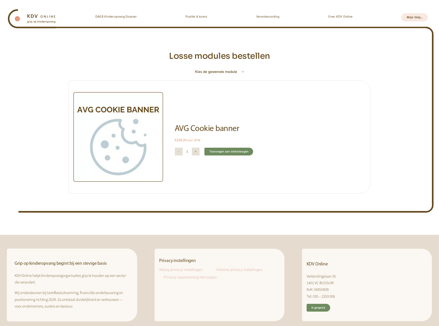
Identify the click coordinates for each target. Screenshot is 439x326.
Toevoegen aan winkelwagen (228, 151)
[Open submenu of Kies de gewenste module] (245, 72)
